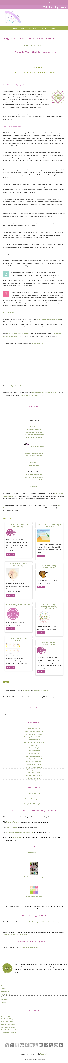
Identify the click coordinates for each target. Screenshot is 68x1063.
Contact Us (5, 991)
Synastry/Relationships (34, 761)
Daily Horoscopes (7, 1021)
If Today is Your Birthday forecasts (34, 804)
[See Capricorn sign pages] (51, 1049)
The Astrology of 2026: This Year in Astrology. (44, 922)
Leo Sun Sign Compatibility (34, 474)
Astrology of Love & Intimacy (34, 742)
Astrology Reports (34, 728)
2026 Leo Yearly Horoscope (34, 455)
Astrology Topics (34, 772)
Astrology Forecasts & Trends (34, 737)
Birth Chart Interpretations (34, 731)
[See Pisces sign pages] (61, 1049)
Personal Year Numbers (40, 690)
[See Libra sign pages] (36, 1049)
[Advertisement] (34, 364)
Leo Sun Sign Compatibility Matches (49, 607)
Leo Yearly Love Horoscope (34, 432)
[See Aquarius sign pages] (56, 1049)
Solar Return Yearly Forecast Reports (48, 319)
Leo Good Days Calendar (34, 437)
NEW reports (17, 837)
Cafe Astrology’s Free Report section (32, 395)
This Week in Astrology (8, 1032)
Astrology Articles (34, 739)
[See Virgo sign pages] (31, 1049)
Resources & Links (34, 778)
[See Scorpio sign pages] (41, 1049)
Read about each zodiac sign (34, 877)
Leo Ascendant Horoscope (49, 643)
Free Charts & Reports (8, 1019)
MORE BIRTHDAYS (9, 312)
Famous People (34, 748)
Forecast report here (38, 343)
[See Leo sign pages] (26, 1049)
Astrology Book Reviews (34, 775)
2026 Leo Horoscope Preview (49, 526)
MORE (27, 45)
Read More (10, 554)
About (3, 988)
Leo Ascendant (34, 465)
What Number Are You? (34, 896)
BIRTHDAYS (37, 45)
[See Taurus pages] (12, 1049)
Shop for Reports (6, 1016)
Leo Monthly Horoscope (34, 429)
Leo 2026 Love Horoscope (18, 565)
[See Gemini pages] (17, 1049)
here (39, 909)
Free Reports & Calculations (34, 781)
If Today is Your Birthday (15, 386)
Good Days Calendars (8, 1027)
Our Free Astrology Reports (34, 799)
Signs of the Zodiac (34, 750)
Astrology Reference (34, 770)
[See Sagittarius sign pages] (46, 1049)
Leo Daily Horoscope (34, 427)
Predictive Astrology (34, 764)
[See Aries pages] (7, 1049)
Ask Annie (34, 745)
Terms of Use (5, 994)
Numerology (34, 486)
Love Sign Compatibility (34, 756)
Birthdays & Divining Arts (34, 759)
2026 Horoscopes (34, 793)
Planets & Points (34, 753)
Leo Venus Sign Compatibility (34, 479)
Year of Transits (11, 827)
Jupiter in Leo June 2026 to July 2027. (16, 935)
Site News (4, 999)
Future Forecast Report (37, 446)
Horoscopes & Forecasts (34, 734)
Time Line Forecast (12, 822)
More (5, 682)
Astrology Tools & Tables (34, 767)
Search (3, 1002)
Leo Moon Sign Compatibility (34, 477)
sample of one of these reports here (18, 333)
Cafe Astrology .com (13, 16)
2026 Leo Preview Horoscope (34, 453)
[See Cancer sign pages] (22, 1049)
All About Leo (34, 462)
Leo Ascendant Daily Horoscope (34, 434)
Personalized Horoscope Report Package (20, 832)
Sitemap (4, 997)
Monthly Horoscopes (8, 1024)
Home (3, 986)
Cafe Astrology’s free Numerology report (43, 392)
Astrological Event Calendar (29, 947)
